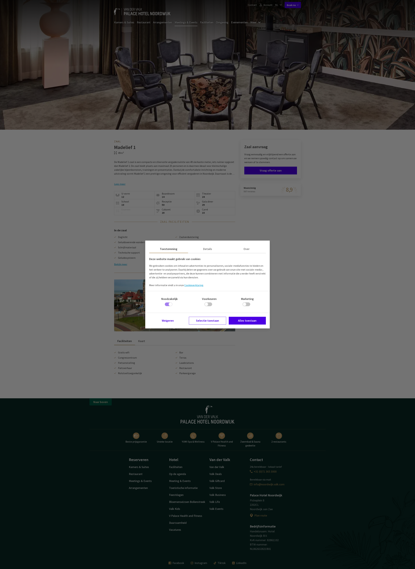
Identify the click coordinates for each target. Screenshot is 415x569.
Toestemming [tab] (168, 249)
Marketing (247, 299)
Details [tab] (207, 249)
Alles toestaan (247, 320)
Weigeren (168, 320)
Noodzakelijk (169, 299)
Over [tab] (246, 249)
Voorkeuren (209, 299)
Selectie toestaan (207, 320)
